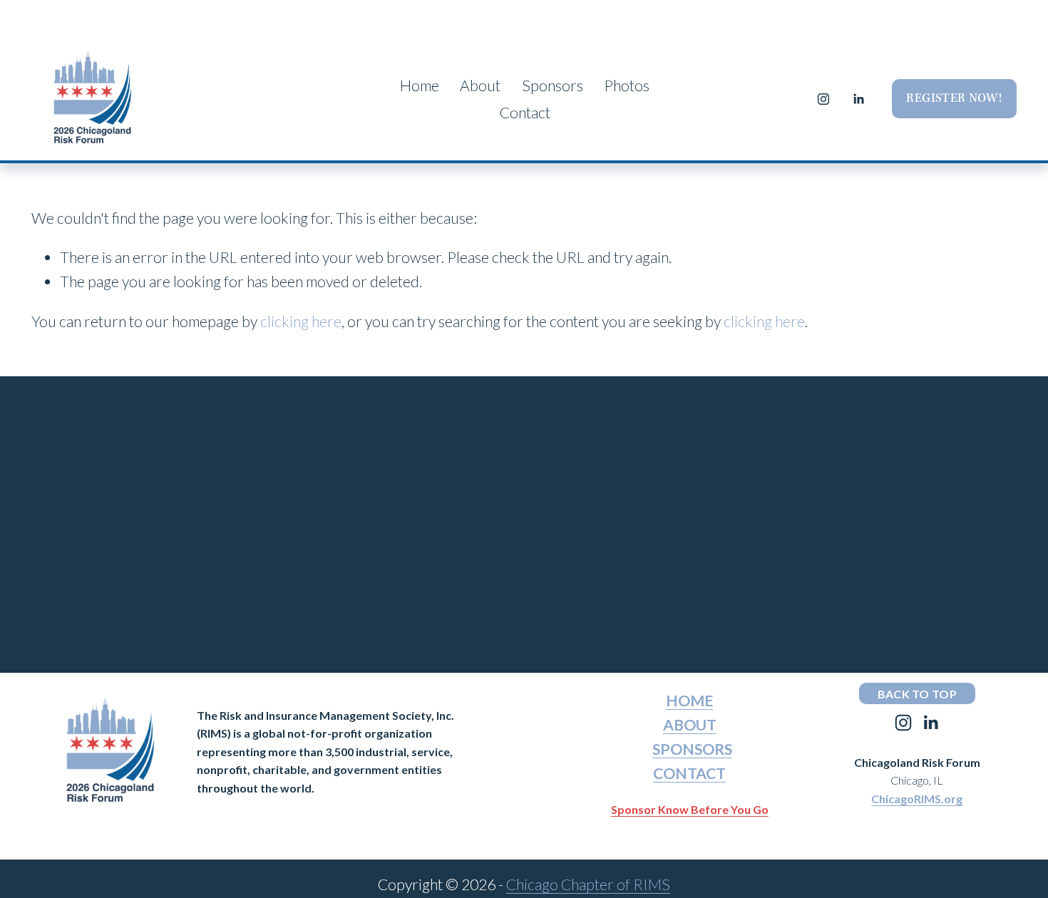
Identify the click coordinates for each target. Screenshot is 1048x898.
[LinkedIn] (858, 99)
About (480, 85)
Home (419, 85)
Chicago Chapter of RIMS (588, 884)
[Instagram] (823, 99)
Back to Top (917, 694)
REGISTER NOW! (954, 99)
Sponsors (552, 85)
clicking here (300, 321)
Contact (525, 112)
